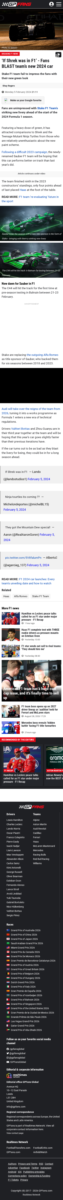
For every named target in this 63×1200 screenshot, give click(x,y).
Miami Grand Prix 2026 (23, 947)
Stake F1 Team (40, 596)
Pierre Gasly (13, 841)
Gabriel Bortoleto (15, 902)
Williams (37, 863)
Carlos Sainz (13, 863)
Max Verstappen (15, 854)
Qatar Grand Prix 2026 (22, 1025)
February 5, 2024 (39, 479)
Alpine (36, 820)
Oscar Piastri (13, 833)
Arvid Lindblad (14, 893)
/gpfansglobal (16, 1049)
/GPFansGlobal (17, 1062)
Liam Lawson (14, 850)
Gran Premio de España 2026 (26, 991)
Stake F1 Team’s (47, 108)
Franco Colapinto (16, 837)
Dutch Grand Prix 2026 (23, 982)
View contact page (15, 1133)
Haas (23, 190)
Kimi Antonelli (14, 867)
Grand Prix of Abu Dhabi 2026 (26, 1030)
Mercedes (38, 850)
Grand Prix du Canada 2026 (25, 952)
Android (12, 1171)
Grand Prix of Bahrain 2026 (25, 999)
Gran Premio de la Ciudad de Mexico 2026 (32, 1012)
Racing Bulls (39, 854)
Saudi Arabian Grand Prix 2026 (27, 943)
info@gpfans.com (16, 1106)
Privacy (24, 1179)
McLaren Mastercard (44, 846)
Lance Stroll (13, 889)
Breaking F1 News (10, 54)
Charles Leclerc (14, 824)
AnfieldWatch (40, 1152)
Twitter (35, 1167)
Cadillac (37, 833)
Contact (49, 1163)
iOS (20, 1171)
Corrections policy (17, 1175)
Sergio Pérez (13, 915)
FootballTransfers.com (18, 1147)
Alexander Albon (15, 859)
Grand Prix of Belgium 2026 (25, 973)
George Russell (14, 872)
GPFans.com (13, 1152)
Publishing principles (34, 1171)
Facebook (24, 1167)
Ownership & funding (39, 1175)
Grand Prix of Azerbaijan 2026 (26, 995)
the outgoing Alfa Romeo (42, 354)
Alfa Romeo (20, 596)
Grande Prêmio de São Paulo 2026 (29, 1017)
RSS (41, 1163)
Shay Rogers (9, 85)
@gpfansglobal (17, 1053)
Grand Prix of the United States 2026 (30, 1008)
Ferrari (36, 837)
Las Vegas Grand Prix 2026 (25, 1021)
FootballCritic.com (42, 1147)
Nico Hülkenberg (15, 906)
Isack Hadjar (13, 846)
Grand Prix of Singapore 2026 (26, 1004)
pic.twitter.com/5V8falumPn (23, 557)
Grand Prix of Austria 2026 (25, 965)
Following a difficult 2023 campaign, (25, 152)
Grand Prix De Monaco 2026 (25, 956)
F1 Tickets (13, 1179)
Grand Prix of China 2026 (24, 934)
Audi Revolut (39, 828)
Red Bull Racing (41, 859)
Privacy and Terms (27, 1163)
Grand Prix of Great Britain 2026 (27, 969)
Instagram (45, 1167)
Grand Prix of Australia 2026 (25, 930)
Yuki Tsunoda (13, 898)
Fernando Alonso (15, 885)
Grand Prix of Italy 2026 (23, 986)
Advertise (13, 1167)
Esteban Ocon (14, 880)
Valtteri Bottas (20, 428)
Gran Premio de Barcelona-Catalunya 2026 (33, 960)
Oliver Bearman (15, 876)
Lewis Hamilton (15, 820)
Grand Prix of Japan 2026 (24, 939)
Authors (12, 1163)
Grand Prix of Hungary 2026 (25, 978)
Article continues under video (31, 173)
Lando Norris (13, 828)
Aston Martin (40, 824)
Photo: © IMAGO (9, 47)
